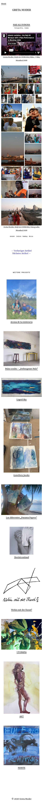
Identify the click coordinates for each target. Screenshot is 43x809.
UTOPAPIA (22, 652)
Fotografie (18, 28)
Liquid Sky (21, 399)
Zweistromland (21, 557)
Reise (31, 236)
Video (26, 28)
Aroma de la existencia (21, 322)
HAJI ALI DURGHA (21, 24)
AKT (21, 716)
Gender (12, 236)
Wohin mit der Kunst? (21, 610)
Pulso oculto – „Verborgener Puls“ (21, 368)
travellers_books (21, 475)
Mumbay (25, 236)
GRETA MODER (21, 10)
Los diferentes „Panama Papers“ (21, 517)
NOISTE (21, 768)
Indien (18, 236)
